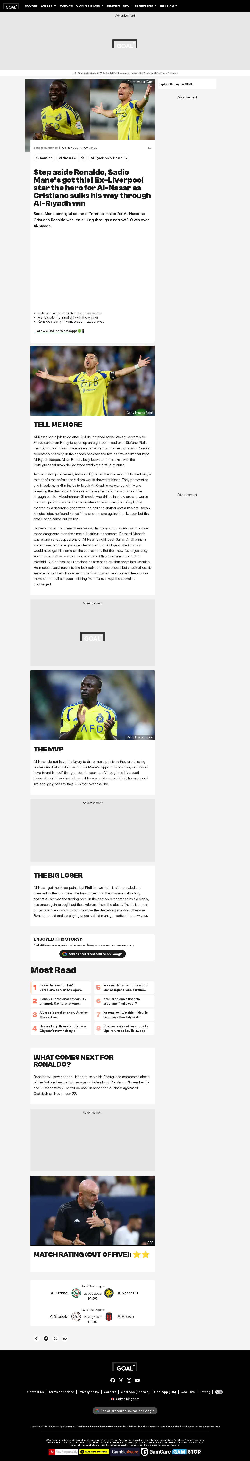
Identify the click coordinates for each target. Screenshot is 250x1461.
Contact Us (35, 1392)
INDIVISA (113, 5)
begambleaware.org (170, 1445)
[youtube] (137, 1381)
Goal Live (188, 1392)
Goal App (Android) (135, 1392)
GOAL (49, 1440)
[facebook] (113, 1381)
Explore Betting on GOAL (176, 84)
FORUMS (66, 5)
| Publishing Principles (166, 73)
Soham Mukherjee (46, 147)
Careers (110, 1392)
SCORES (31, 5)
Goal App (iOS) (165, 1392)
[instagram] (129, 1381)
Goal (53, 1426)
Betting (204, 1392)
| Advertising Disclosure (142, 73)
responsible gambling (76, 1440)
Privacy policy (89, 1392)
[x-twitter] (121, 1381)
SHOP (127, 5)
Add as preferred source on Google (96, 954)
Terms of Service (61, 1392)
